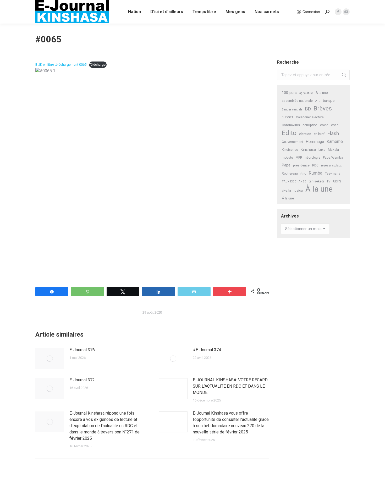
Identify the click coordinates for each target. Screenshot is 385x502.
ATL (317, 101)
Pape (286, 165)
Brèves (323, 108)
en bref (319, 134)
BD (308, 108)
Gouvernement (292, 142)
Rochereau (290, 173)
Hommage (315, 141)
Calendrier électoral (310, 117)
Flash (333, 133)
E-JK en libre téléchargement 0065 (60, 64)
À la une (319, 189)
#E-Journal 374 (207, 349)
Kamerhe (335, 141)
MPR (299, 157)
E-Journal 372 (82, 379)
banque (328, 101)
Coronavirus (291, 125)
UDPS (337, 181)
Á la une (288, 198)
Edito (289, 132)
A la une (322, 93)
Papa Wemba (333, 157)
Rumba (315, 173)
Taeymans (332, 173)
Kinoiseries (290, 150)
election (305, 134)
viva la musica (292, 190)
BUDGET (287, 117)
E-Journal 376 (82, 349)
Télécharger (98, 64)
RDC (315, 165)
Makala (333, 150)
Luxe (321, 150)
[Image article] (49, 358)
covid (324, 125)
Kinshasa (308, 149)
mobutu (287, 157)
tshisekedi (316, 181)
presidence (301, 165)
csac (334, 125)
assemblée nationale (297, 101)
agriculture (306, 93)
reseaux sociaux (331, 165)
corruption (309, 125)
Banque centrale (292, 109)
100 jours (289, 93)
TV (329, 181)
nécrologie (312, 157)
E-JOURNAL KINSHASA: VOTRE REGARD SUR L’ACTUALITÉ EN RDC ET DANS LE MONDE (230, 386)
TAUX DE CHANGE (294, 181)
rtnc (303, 173)
